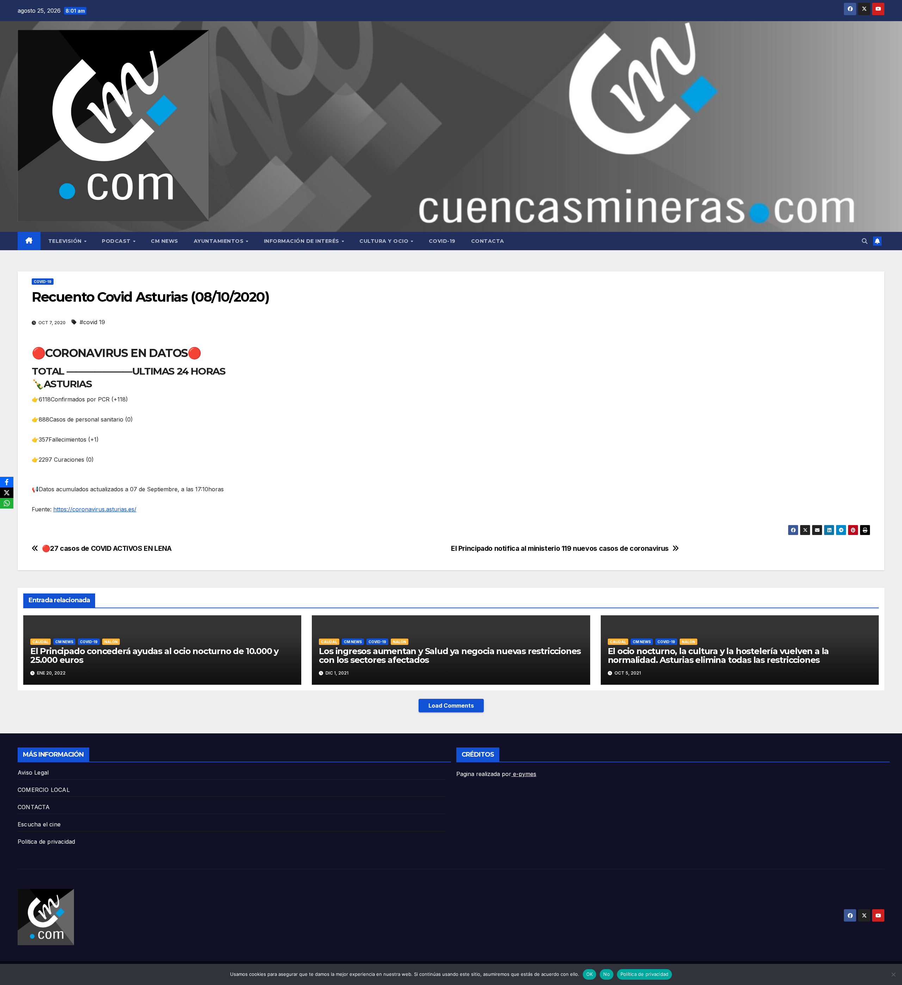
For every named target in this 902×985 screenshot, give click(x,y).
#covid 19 (92, 322)
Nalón (111, 642)
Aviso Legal (33, 772)
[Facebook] (6, 482)
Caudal (40, 642)
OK (589, 974)
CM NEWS (164, 241)
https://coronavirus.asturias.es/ (94, 509)
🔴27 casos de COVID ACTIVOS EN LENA (107, 548)
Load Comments (451, 705)
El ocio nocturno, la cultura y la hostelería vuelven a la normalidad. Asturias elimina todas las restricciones (718, 655)
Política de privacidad (644, 974)
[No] (893, 974)
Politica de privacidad (46, 841)
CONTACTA (487, 241)
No (606, 974)
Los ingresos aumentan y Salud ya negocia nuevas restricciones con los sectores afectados (450, 655)
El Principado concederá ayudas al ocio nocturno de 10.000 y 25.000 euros (154, 655)
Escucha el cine (39, 824)
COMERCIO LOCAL (44, 789)
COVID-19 (442, 241)
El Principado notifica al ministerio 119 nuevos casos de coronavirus (560, 548)
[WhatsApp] (6, 503)
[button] (864, 241)
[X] (6, 492)
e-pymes (523, 773)
